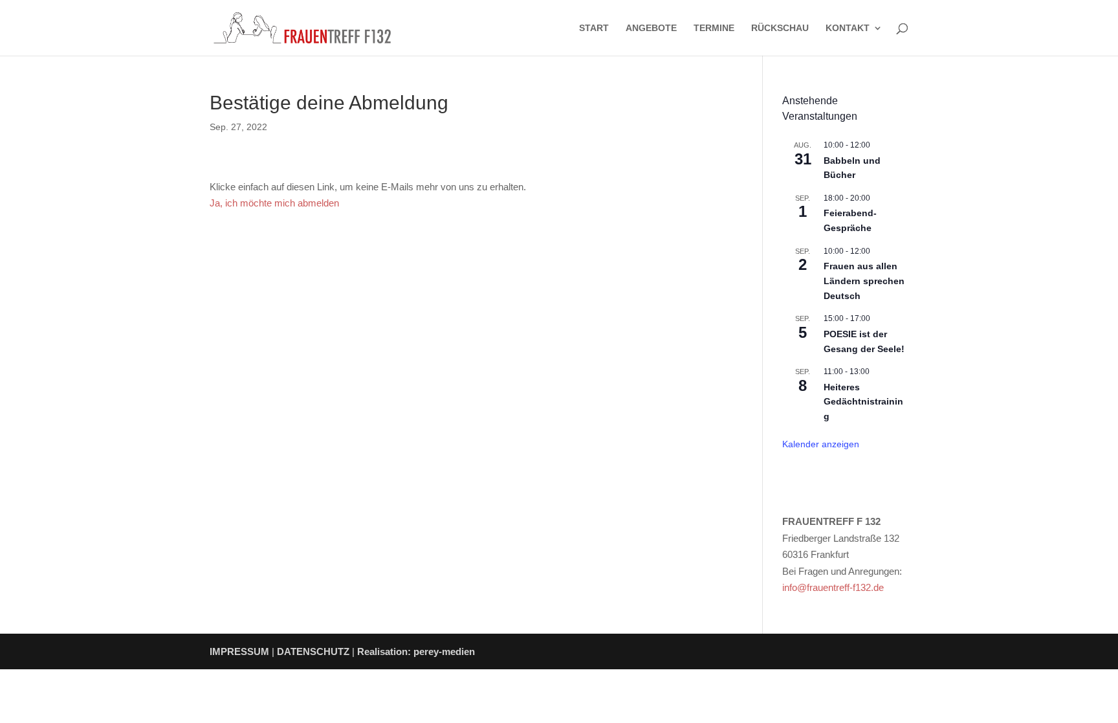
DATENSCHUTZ (313, 651)
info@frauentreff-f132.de (833, 587)
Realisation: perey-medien (416, 651)
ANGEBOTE (651, 28)
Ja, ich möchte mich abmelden (274, 202)
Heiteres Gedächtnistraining (863, 401)
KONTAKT (848, 28)
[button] (28, 694)
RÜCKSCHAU (780, 28)
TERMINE (714, 28)
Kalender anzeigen (820, 444)
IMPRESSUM (239, 651)
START (594, 28)
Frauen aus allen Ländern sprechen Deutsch (864, 280)
